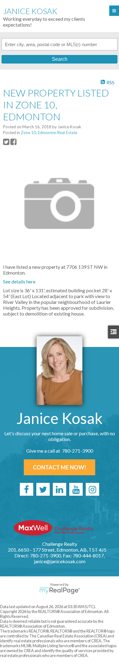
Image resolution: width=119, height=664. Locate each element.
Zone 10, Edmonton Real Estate (49, 132)
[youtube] (76, 489)
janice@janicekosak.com (59, 561)
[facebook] (26, 489)
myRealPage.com (59, 590)
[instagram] (92, 489)
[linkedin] (59, 489)
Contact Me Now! (59, 467)
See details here (19, 281)
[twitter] (43, 489)
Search (59, 59)
